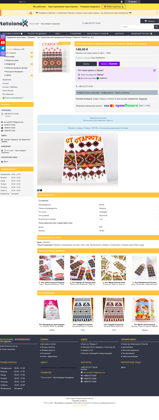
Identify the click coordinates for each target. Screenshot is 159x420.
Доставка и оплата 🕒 (13, 34)
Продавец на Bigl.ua (79, 401)
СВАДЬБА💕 (10, 64)
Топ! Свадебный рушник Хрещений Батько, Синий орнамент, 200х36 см (82, 326)
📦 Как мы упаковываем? (12, 98)
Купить (86, 64)
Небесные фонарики (130, 356)
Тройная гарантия (48, 350)
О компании (75, 34)
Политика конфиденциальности (104, 403)
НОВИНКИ (6, 80)
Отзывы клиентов (48, 347)
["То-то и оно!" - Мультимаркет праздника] (14, 30)
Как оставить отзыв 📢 (97, 34)
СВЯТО (8, 75)
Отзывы (5, 83)
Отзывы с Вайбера (10, 87)
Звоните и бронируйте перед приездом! (97, 353)
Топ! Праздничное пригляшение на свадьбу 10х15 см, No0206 (51, 325)
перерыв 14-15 (87, 350)
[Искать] (156, 27)
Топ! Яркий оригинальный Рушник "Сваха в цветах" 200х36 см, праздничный (145, 326)
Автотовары (10, 57)
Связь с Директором (49, 356)
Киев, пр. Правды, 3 (89, 344)
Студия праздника (8, 349)
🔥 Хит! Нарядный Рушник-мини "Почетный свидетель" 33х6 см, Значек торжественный (83, 284)
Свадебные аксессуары (16, 37)
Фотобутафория (129, 353)
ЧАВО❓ (58, 34)
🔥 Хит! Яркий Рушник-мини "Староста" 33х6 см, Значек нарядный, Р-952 (113, 284)
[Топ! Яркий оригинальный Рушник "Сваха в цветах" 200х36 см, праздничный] (144, 310)
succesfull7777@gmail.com (13, 122)
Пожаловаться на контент (82, 403)
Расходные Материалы (14, 72)
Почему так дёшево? (37, 34)
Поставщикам (8, 94)
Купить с (105, 64)
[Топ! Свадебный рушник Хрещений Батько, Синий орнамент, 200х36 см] (82, 310)
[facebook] (38, 191)
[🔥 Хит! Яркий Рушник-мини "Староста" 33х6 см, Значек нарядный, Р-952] (113, 268)
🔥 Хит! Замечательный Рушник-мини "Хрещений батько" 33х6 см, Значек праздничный (52, 284)
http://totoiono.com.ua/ (9, 346)
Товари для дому (12, 60)
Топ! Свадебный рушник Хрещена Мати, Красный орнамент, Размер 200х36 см (113, 326)
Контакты (119, 34)
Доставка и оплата (49, 344)
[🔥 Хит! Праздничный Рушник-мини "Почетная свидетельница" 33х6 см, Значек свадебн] (144, 268)
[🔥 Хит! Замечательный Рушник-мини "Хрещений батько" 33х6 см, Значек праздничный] (51, 268)
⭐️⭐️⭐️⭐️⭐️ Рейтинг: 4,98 (13, 49)
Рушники (31, 37)
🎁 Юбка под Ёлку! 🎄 (114, 7)
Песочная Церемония (131, 350)
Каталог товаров (9, 53)
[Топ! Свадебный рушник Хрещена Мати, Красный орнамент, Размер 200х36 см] (113, 310)
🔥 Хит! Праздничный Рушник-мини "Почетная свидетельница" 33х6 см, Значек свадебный (144, 284)
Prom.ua (90, 398)
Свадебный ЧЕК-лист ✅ (141, 34)
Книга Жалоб (7, 91)
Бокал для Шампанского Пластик (135, 344)
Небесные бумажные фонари (16, 68)
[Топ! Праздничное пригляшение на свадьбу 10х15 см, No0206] (51, 310)
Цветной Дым (128, 347)
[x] (41, 191)
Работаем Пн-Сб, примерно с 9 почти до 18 (98, 347)
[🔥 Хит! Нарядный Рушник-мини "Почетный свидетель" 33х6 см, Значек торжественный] (82, 268)
